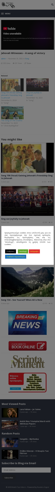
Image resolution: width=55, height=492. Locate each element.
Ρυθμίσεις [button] (10, 251)
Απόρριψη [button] (34, 251)
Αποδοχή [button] (23, 251)
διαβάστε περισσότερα (16, 256)
